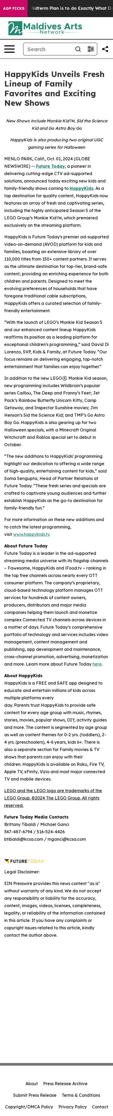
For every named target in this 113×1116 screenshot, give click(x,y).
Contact (100, 1106)
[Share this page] (105, 49)
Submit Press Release (34, 1095)
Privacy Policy (72, 1106)
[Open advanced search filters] (90, 49)
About (31, 1083)
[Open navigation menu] (9, 49)
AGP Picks (13, 8)
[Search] (78, 49)
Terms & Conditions (81, 1095)
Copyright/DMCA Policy (29, 1106)
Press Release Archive (65, 1083)
